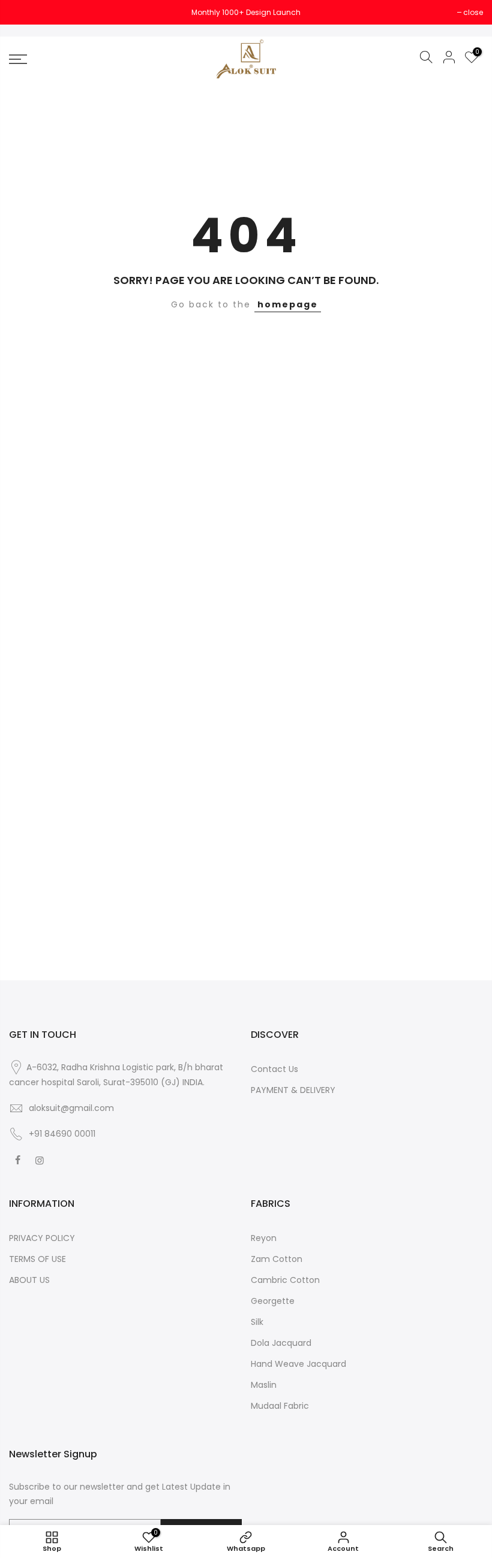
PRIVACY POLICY (42, 1238)
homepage (287, 304)
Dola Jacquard (281, 1343)
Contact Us (274, 1069)
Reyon (264, 1238)
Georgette (273, 1301)
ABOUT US (29, 1280)
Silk (257, 1322)
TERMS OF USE (37, 1259)
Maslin (264, 1385)
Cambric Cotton (285, 1280)
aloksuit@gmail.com (71, 1108)
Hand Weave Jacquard (298, 1364)
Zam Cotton (276, 1259)
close (25, 12)
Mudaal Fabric (280, 1406)
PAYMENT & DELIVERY (293, 1090)
